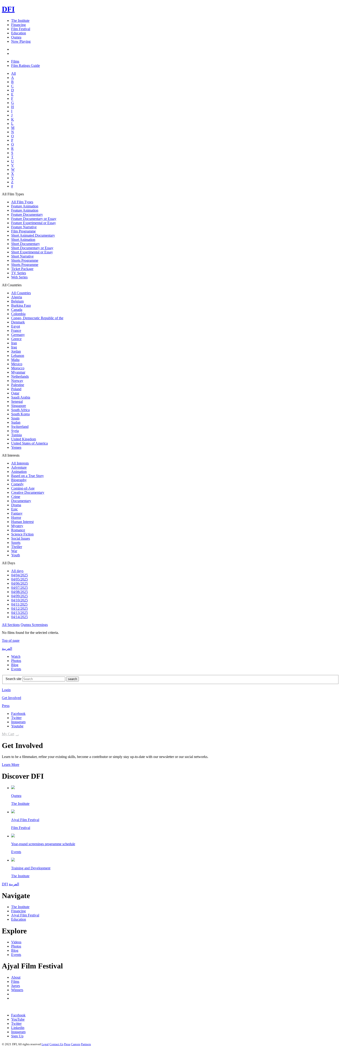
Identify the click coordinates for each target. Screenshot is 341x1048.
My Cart (8, 734)
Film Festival (20, 29)
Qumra (16, 37)
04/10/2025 (19, 600)
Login (6, 690)
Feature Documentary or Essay (33, 219)
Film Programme (23, 231)
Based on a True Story (27, 476)
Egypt (15, 326)
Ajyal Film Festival (25, 820)
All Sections (11, 625)
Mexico (16, 364)
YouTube (18, 1019)
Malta (15, 360)
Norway (17, 381)
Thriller (16, 547)
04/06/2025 (19, 583)
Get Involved (11, 698)
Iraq (14, 347)
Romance (18, 530)
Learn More (10, 765)
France (16, 330)
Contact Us (56, 1044)
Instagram (18, 722)
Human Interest (22, 522)
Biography (19, 480)
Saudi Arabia (20, 397)
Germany (18, 335)
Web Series (19, 277)
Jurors (15, 986)
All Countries (21, 293)
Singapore (18, 406)
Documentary (21, 501)
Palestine (17, 385)
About (15, 977)
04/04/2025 (19, 575)
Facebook (18, 714)
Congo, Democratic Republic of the (37, 318)
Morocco (17, 368)
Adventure (19, 467)
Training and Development (30, 868)
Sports (15, 543)
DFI (8, 9)
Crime (15, 497)
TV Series (18, 273)
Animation (19, 472)
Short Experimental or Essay (32, 252)
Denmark (18, 322)
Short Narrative (22, 256)
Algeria (16, 297)
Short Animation (23, 240)
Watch (15, 656)
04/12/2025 (19, 608)
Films (15, 61)
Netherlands (20, 376)
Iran (14, 343)
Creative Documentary (27, 492)
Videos (16, 942)
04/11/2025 (19, 604)
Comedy (17, 484)
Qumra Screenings (34, 625)
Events (16, 669)
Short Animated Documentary (33, 235)
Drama (16, 505)
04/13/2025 (19, 613)
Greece (16, 339)
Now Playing (21, 41)
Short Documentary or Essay (32, 248)
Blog (14, 665)
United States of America (29, 443)
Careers (75, 1044)
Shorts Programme (24, 260)
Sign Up (17, 1036)
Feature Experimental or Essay (33, 223)
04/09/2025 (19, 596)
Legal (45, 1044)
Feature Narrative (24, 227)
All (13, 73)
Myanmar (18, 372)
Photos (16, 661)
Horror (16, 517)
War (14, 551)
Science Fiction (22, 534)
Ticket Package (22, 269)
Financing (18, 25)
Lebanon (17, 356)
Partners (86, 1044)
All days (17, 571)
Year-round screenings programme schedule (43, 844)
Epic (14, 509)
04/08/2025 (19, 592)
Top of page (10, 640)
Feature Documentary (27, 214)
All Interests (20, 463)
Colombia (18, 314)
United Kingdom (23, 439)
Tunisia (16, 435)
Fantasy (17, 513)
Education (18, 33)
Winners (17, 990)
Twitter (16, 718)
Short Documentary (25, 244)
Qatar (15, 393)
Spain (15, 418)
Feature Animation (24, 206)
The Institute (20, 21)
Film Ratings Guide (25, 66)
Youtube (17, 726)
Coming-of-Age (23, 488)
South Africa (20, 410)
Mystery (17, 526)
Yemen (16, 447)
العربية (7, 649)
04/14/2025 (19, 617)
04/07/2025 (19, 588)
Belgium (17, 301)
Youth (15, 555)
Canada (16, 310)
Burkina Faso (21, 305)
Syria (15, 431)
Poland (16, 389)
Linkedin (17, 1028)
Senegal (17, 401)
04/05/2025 (19, 579)
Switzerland (20, 427)
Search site (13, 679)
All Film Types (22, 202)
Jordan (16, 351)
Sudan (15, 422)
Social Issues (20, 538)
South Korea (20, 414)
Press (6, 706)
